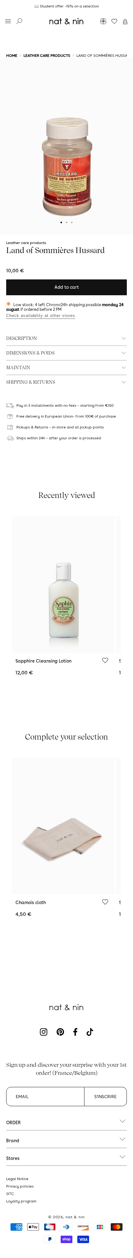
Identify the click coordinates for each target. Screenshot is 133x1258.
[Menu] (8, 22)
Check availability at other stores (40, 315)
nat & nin (75, 1217)
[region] (66, 6)
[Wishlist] (105, 661)
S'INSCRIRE (105, 1096)
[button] (125, 21)
